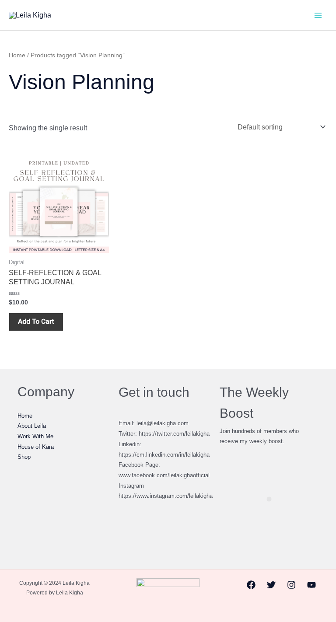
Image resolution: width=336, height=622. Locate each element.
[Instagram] (291, 584)
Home (17, 55)
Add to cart (36, 322)
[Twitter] (271, 584)
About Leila (32, 426)
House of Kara (36, 447)
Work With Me (35, 436)
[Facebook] (251, 584)
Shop (24, 457)
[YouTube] (311, 584)
